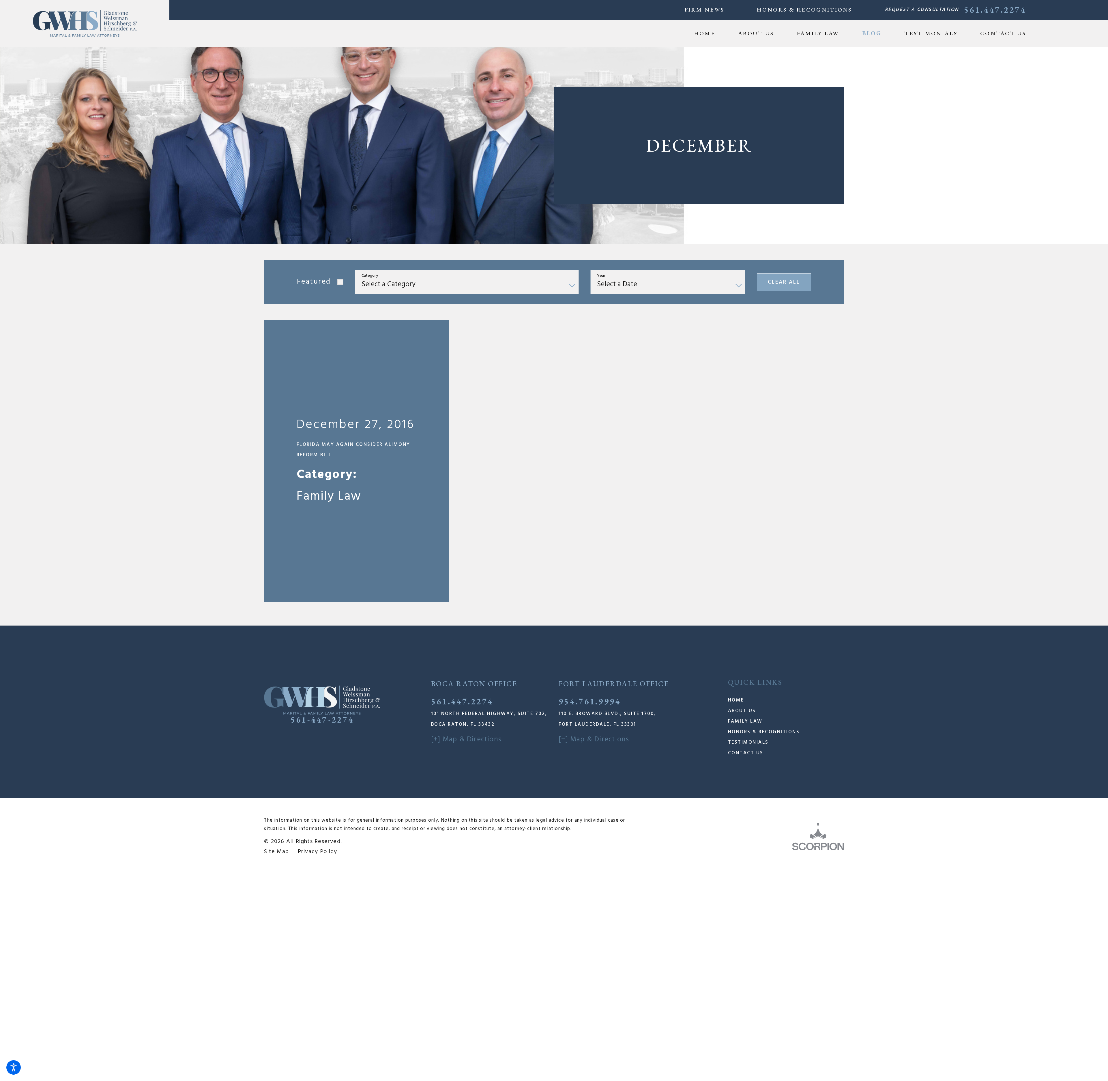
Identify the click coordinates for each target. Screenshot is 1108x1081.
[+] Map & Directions (466, 616)
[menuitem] (710, 33)
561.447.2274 (995, 10)
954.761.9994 (590, 578)
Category (370, 275)
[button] (13, 1067)
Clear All (784, 282)
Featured (314, 282)
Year (601, 275)
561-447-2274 (322, 596)
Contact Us (745, 630)
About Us (742, 587)
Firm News (704, 9)
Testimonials (748, 619)
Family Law (745, 598)
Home (736, 577)
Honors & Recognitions (804, 9)
